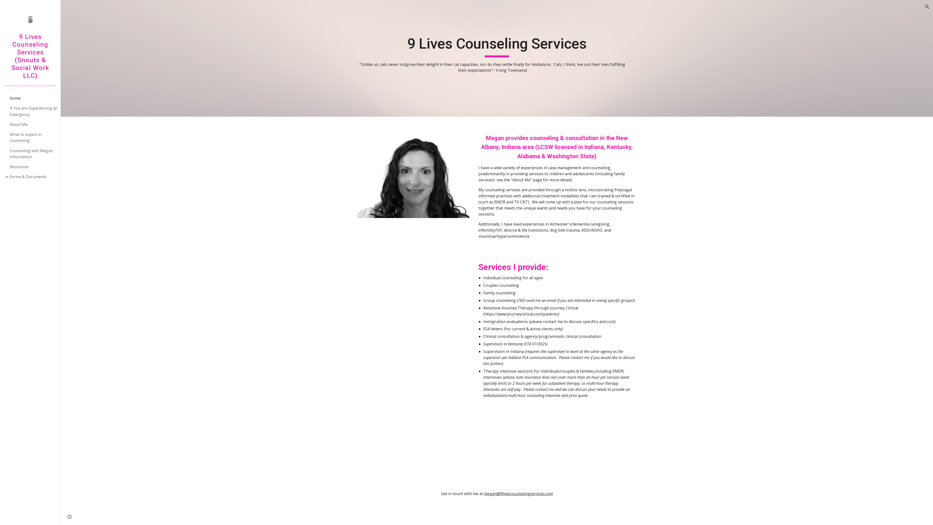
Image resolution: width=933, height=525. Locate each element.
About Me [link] (19, 124)
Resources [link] (19, 166)
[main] (497, 58)
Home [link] (15, 98)
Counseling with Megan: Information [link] (32, 153)
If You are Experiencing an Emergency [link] (34, 111)
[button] (927, 7)
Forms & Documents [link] (28, 176)
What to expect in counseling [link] (26, 137)
